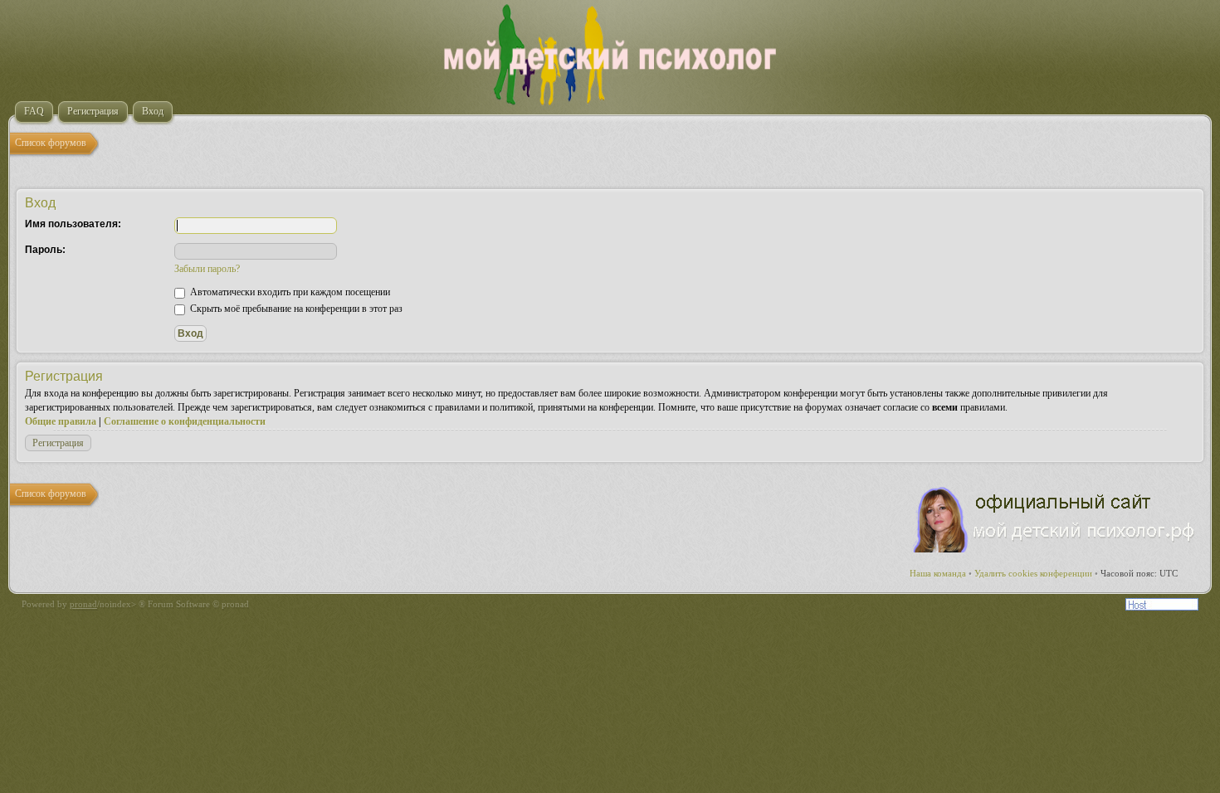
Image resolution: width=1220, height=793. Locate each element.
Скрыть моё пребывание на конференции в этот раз (295, 308)
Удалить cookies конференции (1033, 573)
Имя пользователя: (73, 224)
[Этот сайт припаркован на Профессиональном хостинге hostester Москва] (1161, 607)
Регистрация (58, 443)
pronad (83, 604)
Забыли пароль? (207, 269)
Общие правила (60, 421)
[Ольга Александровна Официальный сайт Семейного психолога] (1055, 549)
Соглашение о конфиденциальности (185, 421)
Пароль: (45, 249)
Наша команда (938, 573)
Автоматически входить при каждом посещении (289, 292)
